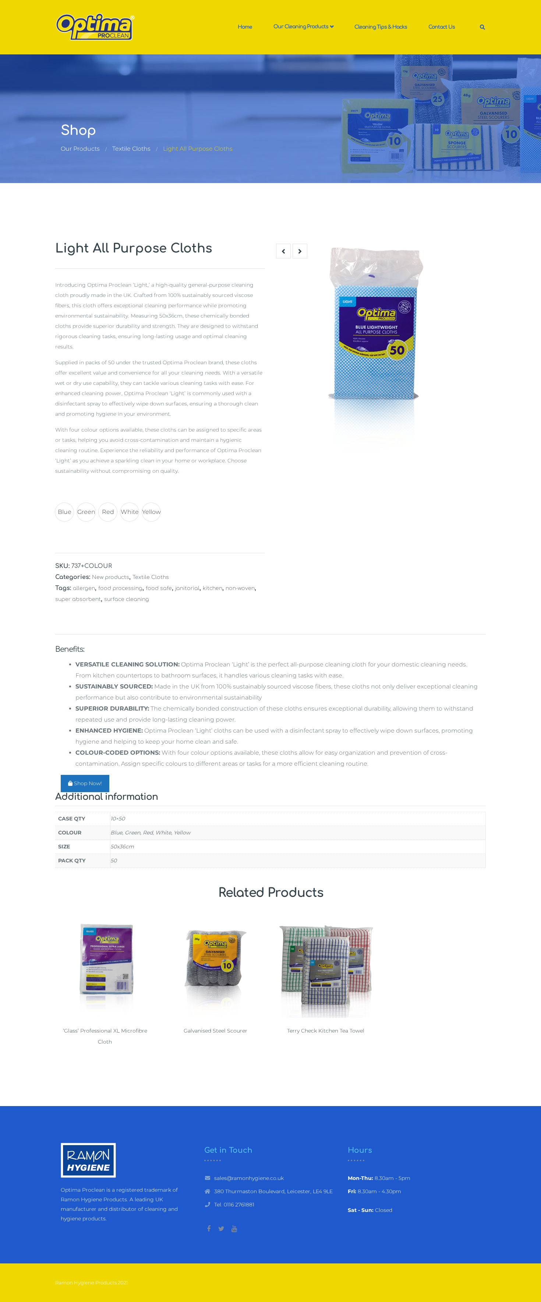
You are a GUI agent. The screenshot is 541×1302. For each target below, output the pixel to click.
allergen (84, 588)
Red (108, 511)
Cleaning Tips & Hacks (380, 27)
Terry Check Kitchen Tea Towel (325, 1030)
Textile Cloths (131, 148)
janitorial (187, 588)
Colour (68, 493)
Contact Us (441, 27)
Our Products (80, 148)
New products (110, 577)
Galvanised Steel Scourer (215, 1030)
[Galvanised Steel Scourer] (215, 968)
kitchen (212, 588)
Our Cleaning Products (301, 27)
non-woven (240, 588)
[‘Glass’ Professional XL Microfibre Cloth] (105, 968)
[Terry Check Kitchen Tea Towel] (325, 968)
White (130, 511)
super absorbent (78, 599)
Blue (64, 511)
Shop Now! (87, 783)
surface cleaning (126, 599)
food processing (120, 588)
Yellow (151, 511)
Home (245, 27)
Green (86, 511)
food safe (159, 588)
